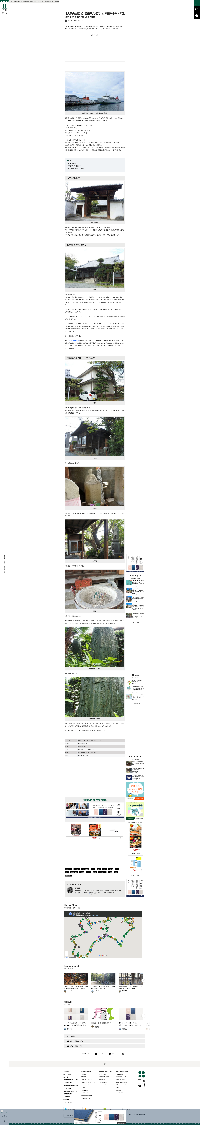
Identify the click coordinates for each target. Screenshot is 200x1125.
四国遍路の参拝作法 (85, 1098)
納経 (116, 872)
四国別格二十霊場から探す (74, 1046)
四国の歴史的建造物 (103, 1085)
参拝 (94, 869)
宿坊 (117, 869)
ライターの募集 (67, 1088)
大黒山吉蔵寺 (72, 164)
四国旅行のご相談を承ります (71, 1091)
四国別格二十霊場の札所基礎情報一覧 (101, 1023)
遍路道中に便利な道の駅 (121, 1082)
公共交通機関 (86, 869)
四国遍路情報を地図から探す (71, 1080)
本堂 (95, 872)
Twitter (114, 1054)
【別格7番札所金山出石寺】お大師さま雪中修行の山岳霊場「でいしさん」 (103, 987)
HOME (12, 1)
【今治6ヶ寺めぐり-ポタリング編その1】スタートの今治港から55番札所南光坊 (131, 987)
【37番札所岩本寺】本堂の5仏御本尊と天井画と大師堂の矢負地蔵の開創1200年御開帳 (76, 987)
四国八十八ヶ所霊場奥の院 (88, 1082)
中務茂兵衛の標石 (103, 1082)
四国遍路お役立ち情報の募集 (71, 1085)
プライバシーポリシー (69, 1102)
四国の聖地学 (102, 1079)
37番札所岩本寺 (74, 340)
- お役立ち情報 (119, 1074)
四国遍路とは (84, 1077)
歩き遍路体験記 (119, 1093)
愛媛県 (82, 872)
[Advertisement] (95, 49)
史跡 (99, 869)
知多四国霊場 (85, 1090)
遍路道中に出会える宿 (121, 1077)
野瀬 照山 (70, 20)
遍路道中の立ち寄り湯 (121, 1085)
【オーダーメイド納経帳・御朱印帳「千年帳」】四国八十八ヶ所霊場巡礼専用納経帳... (75, 1024)
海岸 (111, 872)
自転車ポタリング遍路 (104, 1077)
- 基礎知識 (83, 1074)
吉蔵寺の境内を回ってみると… (77, 168)
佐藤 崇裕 (97, 991)
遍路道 (117, 1087)
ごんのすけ (69, 991)
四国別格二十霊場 (86, 1085)
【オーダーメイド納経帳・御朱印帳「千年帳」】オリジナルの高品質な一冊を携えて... (130, 1024)
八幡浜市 (77, 869)
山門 (67, 872)
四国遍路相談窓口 (68, 1094)
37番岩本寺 (68, 869)
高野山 (83, 1087)
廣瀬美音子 (124, 991)
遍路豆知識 (17, 1)
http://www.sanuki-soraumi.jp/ (83, 894)
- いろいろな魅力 (102, 1074)
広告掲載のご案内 (68, 1082)
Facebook (100, 1054)
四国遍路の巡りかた (85, 1093)
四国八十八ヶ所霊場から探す (75, 1041)
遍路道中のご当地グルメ (121, 1079)
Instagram (127, 1054)
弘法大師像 (74, 872)
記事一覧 (66, 1077)
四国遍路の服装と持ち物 (86, 1095)
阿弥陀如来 (68, 875)
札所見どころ (103, 872)
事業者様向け (67, 1096)
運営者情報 (66, 1099)
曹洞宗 (88, 872)
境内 (105, 869)
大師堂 (111, 869)
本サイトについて (68, 1074)
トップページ (67, 1071)
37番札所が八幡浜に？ (74, 166)
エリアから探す (71, 1036)
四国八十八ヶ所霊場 (86, 1079)
